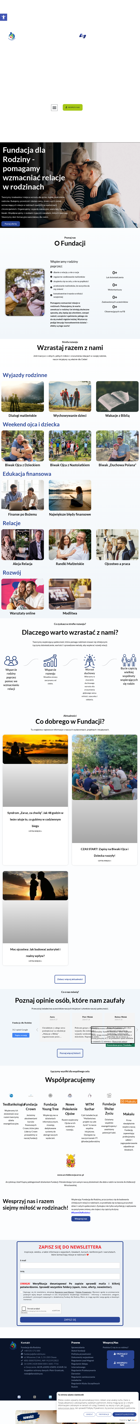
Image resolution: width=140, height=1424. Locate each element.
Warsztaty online (22, 613)
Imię (22, 1274)
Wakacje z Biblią (117, 415)
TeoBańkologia (14, 1107)
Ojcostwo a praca (117, 564)
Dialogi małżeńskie (23, 415)
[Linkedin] (50, 1399)
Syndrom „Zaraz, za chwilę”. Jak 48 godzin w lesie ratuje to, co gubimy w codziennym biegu (35, 819)
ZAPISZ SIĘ (70, 1322)
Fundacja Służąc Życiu (109, 1111)
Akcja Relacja (22, 564)
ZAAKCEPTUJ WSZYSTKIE (124, 1414)
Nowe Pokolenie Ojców (69, 1111)
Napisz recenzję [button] (22, 1034)
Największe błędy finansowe (70, 514)
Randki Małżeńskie (70, 564)
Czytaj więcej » (35, 831)
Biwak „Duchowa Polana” (117, 465)
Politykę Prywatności (83, 1295)
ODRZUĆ (89, 1414)
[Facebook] (19, 1399)
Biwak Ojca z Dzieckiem (22, 465)
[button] (3, 17)
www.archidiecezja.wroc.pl (70, 1177)
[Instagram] (34, 1399)
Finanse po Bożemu (22, 514)
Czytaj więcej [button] (59, 1040)
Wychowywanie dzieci (70, 415)
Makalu (128, 1117)
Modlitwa (70, 613)
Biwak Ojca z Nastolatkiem (70, 465)
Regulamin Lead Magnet (64, 1295)
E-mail (23, 1263)
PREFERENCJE (104, 1414)
